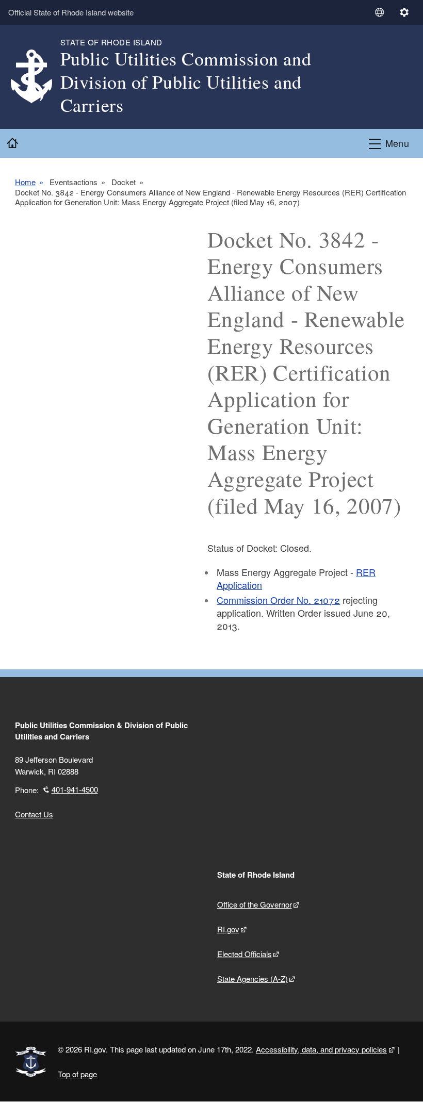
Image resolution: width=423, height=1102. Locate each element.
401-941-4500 (75, 789)
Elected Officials (244, 953)
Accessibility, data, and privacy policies (321, 1049)
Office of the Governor (254, 904)
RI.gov (228, 929)
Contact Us (34, 814)
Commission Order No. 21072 (278, 599)
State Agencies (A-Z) (252, 978)
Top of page (77, 1073)
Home (25, 182)
